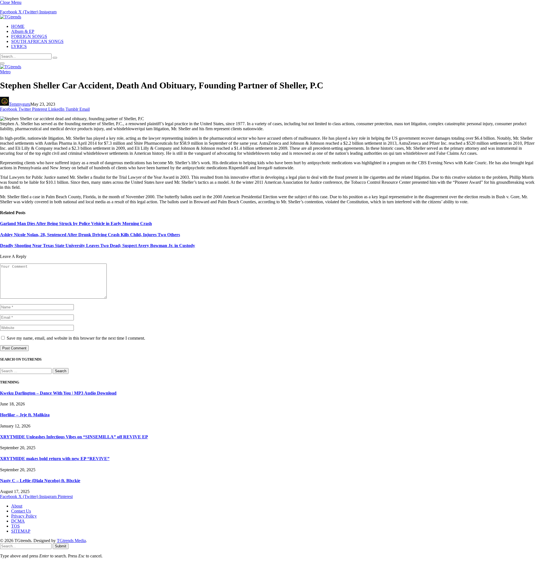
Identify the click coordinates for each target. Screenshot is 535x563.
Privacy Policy (24, 516)
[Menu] (2, 63)
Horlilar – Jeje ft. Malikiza (25, 414)
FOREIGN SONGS (29, 36)
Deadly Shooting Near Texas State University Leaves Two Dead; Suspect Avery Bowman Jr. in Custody (97, 245)
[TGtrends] (10, 17)
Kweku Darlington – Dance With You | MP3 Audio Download (58, 393)
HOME (18, 26)
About (16, 506)
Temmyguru (19, 104)
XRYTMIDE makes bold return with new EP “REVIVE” (55, 458)
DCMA (18, 521)
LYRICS (19, 46)
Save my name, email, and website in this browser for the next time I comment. (76, 338)
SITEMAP (20, 531)
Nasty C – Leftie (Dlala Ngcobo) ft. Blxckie (40, 480)
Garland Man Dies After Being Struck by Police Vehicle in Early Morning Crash (76, 223)
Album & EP (22, 31)
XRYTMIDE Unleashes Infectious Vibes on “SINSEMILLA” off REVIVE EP (74, 436)
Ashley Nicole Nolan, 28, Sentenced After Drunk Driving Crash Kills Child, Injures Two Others (90, 234)
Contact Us (21, 511)
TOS (15, 526)
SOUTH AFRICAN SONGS (37, 41)
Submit (60, 546)
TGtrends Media (71, 540)
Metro (5, 71)
